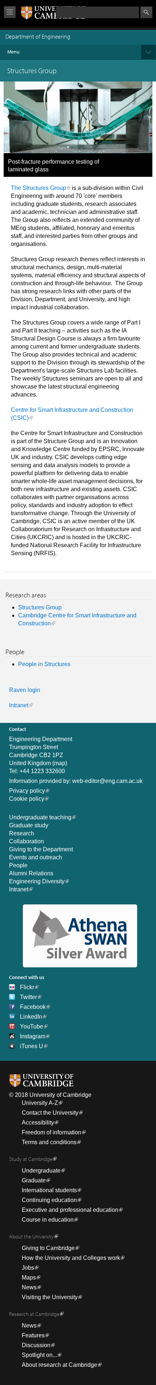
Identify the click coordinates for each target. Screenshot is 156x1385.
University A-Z (40, 1103)
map (59, 763)
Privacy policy (27, 791)
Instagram (32, 1036)
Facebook (33, 1007)
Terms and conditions (49, 1142)
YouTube (31, 1026)
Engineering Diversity (37, 881)
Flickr (27, 987)
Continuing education (49, 1200)
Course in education (48, 1220)
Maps (29, 1277)
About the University (31, 1236)
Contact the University (50, 1113)
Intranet (18, 705)
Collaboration (26, 841)
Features (33, 1335)
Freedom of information (51, 1132)
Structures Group (40, 607)
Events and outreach (35, 857)
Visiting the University (50, 1297)
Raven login (24, 690)
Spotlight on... (39, 1355)
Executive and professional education (70, 1210)
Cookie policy (26, 799)
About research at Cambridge (59, 1365)
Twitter (28, 997)
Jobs (28, 1268)
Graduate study (28, 825)
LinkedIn (31, 1017)
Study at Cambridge (30, 1158)
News (29, 1287)
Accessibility (38, 1122)
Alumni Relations (31, 873)
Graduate (34, 1180)
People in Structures (44, 664)
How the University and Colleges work (71, 1258)
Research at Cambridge (34, 1313)
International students (49, 1190)
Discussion (36, 1345)
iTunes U (31, 1046)
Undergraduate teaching (40, 817)
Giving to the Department (41, 849)
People (18, 865)
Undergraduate (41, 1170)
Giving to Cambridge (48, 1248)
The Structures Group (38, 188)
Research (21, 833)
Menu (13, 51)
